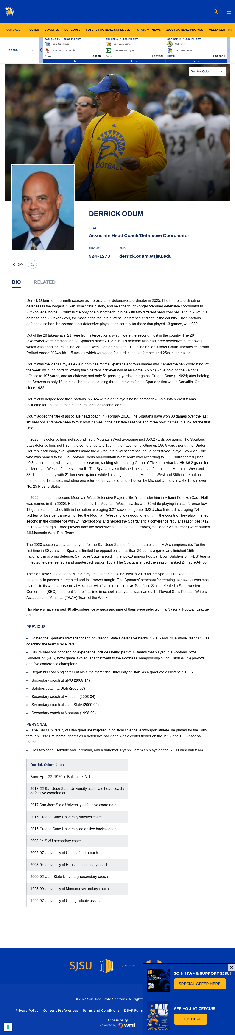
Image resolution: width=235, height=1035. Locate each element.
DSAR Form (133, 1010)
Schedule (72, 29)
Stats (141, 29)
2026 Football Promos (184, 29)
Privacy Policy (26, 1010)
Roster (33, 29)
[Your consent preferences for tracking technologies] (8, 1027)
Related (45, 282)
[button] (41, 50)
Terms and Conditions (101, 1010)
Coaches (52, 29)
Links (73, 61)
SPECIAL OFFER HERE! (202, 985)
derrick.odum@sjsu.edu (145, 256)
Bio (16, 282)
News (156, 29)
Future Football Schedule (108, 29)
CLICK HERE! (193, 1020)
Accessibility (117, 1020)
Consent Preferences (60, 1010)
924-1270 (99, 256)
